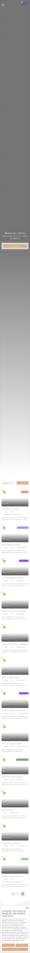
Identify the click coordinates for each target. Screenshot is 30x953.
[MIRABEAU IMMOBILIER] (25, 5)
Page (13, 893)
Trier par (4, 482)
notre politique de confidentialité (10, 942)
